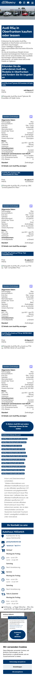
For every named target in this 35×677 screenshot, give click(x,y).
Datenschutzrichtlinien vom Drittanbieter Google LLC (16, 626)
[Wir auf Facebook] (20, 2)
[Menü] (32, 3)
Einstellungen (17, 667)
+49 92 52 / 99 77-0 (13, 545)
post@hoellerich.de (13, 542)
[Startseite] (8, 2)
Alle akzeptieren (17, 672)
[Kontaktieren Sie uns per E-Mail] (28, 2)
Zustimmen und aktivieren (17, 634)
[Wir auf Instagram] (24, 2)
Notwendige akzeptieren (17, 662)
